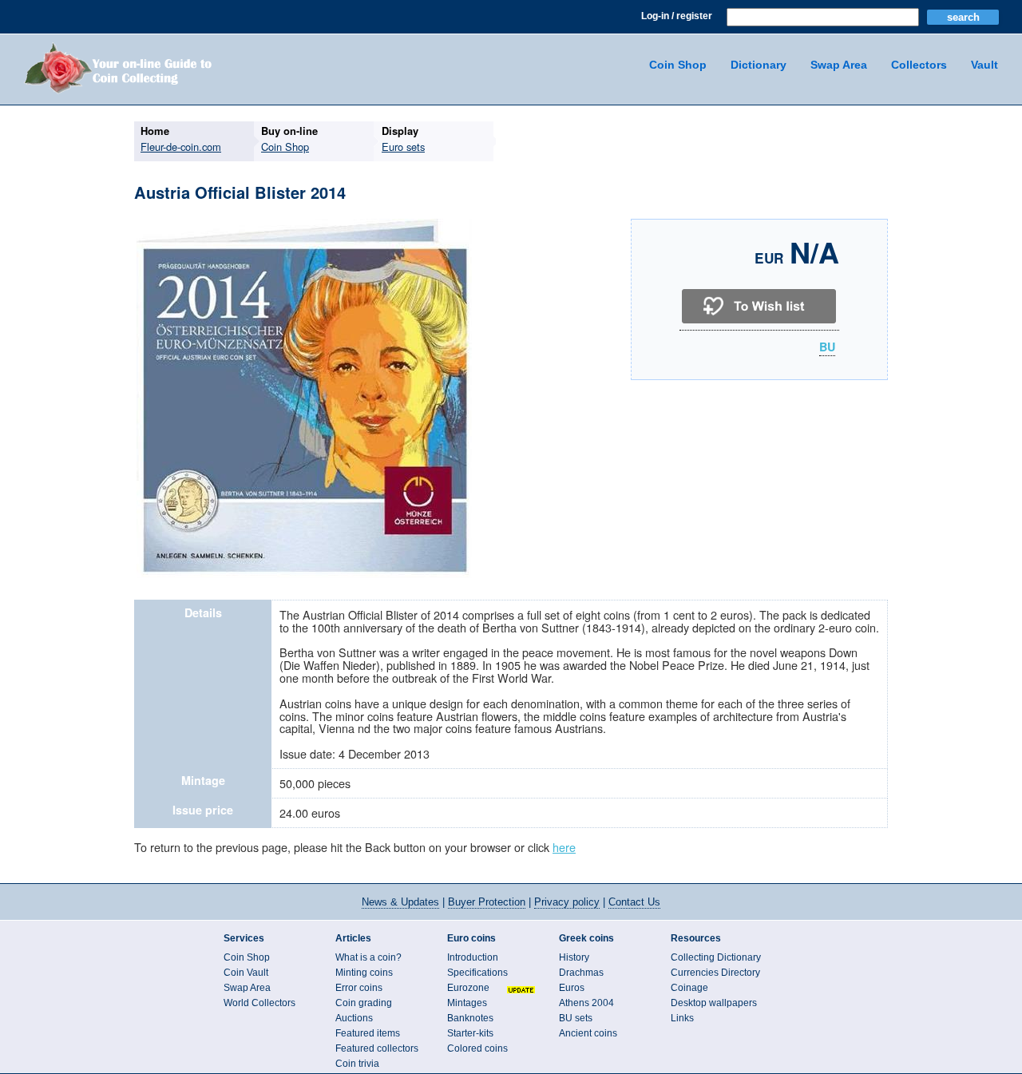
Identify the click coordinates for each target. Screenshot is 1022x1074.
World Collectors (259, 1003)
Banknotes (470, 1018)
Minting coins (364, 972)
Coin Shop (678, 64)
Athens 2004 (586, 1003)
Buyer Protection (486, 902)
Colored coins (477, 1048)
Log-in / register (676, 16)
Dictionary (758, 64)
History (574, 957)
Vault (984, 64)
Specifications (477, 972)
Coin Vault (246, 972)
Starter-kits (470, 1033)
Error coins (358, 987)
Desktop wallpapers (714, 1003)
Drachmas (581, 972)
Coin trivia (357, 1063)
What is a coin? (368, 957)
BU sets (575, 1018)
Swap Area (838, 64)
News (400, 902)
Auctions (354, 1018)
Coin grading (363, 1003)
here (564, 846)
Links (682, 1018)
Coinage (689, 987)
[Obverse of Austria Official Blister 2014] (304, 576)
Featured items (367, 1033)
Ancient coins (588, 1033)
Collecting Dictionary (716, 957)
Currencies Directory (715, 972)
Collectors (919, 64)
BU (827, 347)
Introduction (472, 957)
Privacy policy (567, 902)
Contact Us (634, 902)
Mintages (467, 1003)
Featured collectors (376, 1048)
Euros (571, 987)
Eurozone (468, 987)
